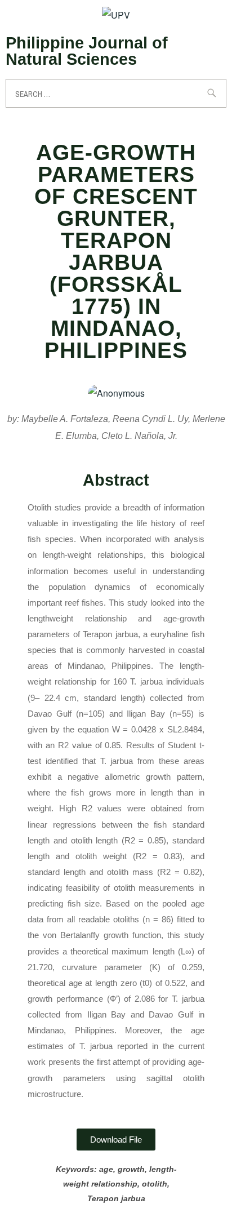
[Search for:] (116, 93)
